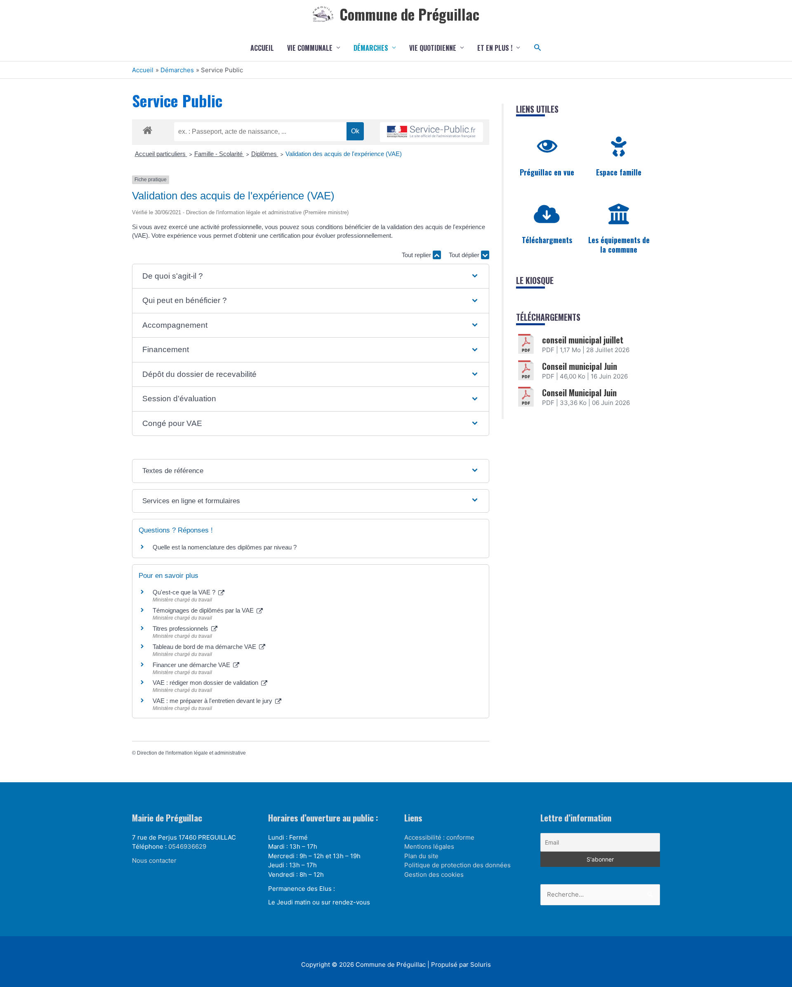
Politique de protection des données (457, 865)
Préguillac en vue (547, 172)
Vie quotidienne (432, 48)
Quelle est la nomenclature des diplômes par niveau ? (225, 547)
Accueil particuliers (161, 153)
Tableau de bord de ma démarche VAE (205, 646)
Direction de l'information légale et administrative (191, 753)
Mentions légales (429, 846)
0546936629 (187, 846)
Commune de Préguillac (409, 14)
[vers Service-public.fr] (431, 132)
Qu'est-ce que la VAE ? (185, 592)
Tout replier (417, 254)
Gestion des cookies (434, 874)
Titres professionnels (181, 628)
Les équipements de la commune (619, 244)
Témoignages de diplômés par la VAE (204, 610)
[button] (537, 47)
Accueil (262, 48)
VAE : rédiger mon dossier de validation (206, 682)
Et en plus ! (494, 48)
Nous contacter (154, 860)
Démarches (371, 48)
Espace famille (618, 172)
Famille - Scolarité (219, 153)
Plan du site (421, 856)
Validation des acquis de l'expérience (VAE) (344, 153)
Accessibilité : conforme (439, 837)
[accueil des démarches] (147, 128)
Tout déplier (465, 254)
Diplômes (264, 153)
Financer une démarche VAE (192, 664)
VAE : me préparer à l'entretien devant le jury (213, 700)
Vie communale (309, 48)
